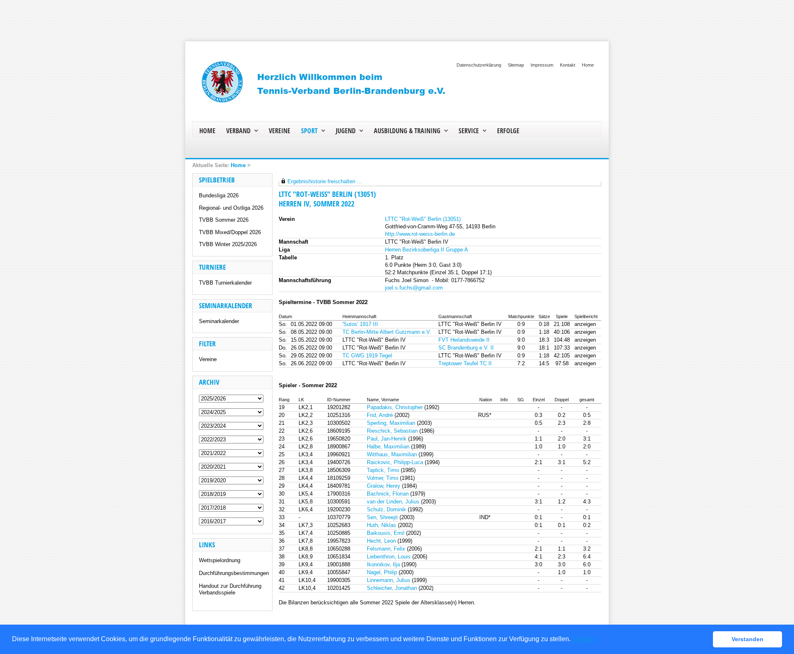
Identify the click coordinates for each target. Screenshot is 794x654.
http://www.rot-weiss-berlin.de (420, 234)
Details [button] (584, 638)
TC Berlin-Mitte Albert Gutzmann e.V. (386, 332)
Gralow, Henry (383, 486)
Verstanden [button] (747, 639)
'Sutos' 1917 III (360, 324)
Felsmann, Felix (386, 549)
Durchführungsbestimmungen (234, 573)
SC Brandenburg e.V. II (466, 348)
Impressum (542, 64)
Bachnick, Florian (388, 494)
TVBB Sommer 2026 (224, 220)
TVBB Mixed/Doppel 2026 (230, 232)
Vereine (208, 359)
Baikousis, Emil (385, 533)
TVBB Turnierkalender (225, 283)
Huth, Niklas (381, 525)
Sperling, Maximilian (391, 423)
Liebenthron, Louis (389, 556)
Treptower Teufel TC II (465, 363)
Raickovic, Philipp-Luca (395, 462)
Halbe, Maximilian (388, 446)
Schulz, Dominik (386, 509)
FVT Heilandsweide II (464, 340)
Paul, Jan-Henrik (387, 439)
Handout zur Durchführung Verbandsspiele (230, 589)
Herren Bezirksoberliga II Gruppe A (426, 250)
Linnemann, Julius (388, 580)
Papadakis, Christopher (395, 407)
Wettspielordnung (219, 560)
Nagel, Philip (382, 572)
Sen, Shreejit (382, 517)
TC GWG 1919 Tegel (367, 355)
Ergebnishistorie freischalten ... (324, 181)
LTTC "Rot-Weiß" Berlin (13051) (423, 219)
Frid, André (380, 415)
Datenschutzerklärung (479, 64)
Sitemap (516, 64)
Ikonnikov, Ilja (383, 564)
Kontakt (567, 64)
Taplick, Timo (383, 470)
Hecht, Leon (381, 541)
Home (588, 64)
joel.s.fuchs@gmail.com (414, 288)
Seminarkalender (219, 321)
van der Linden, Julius (393, 501)
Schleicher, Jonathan (392, 588)
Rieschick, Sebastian (392, 431)
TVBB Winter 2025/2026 (228, 244)
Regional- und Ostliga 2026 (231, 208)
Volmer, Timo (382, 478)
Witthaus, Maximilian (392, 454)
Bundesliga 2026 (219, 195)
